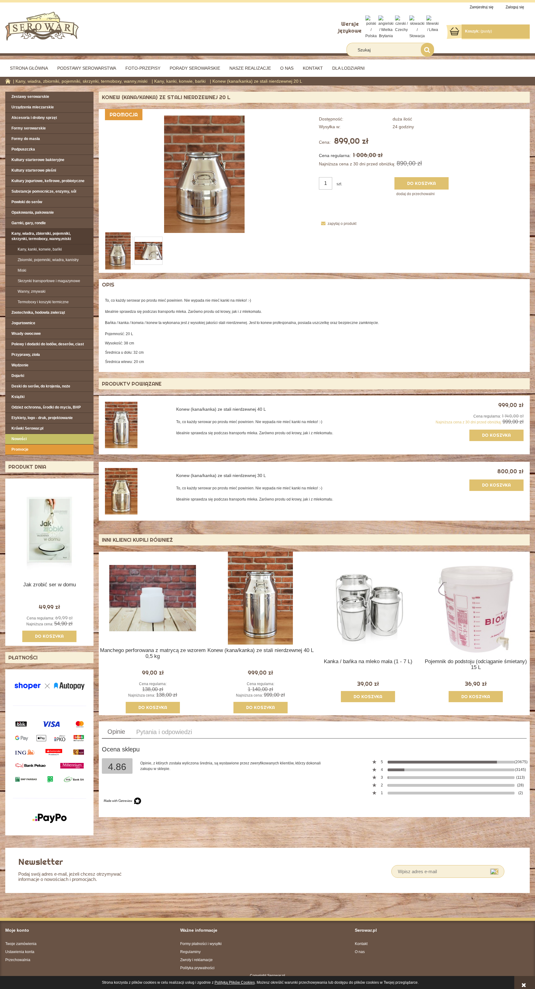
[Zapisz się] (494, 871)
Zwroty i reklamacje (196, 960)
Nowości (19, 439)
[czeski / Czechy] (401, 24)
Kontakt (361, 944)
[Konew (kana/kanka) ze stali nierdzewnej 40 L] (136, 425)
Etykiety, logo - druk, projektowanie (42, 418)
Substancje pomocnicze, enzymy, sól (43, 191)
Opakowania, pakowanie (32, 212)
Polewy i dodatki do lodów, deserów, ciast (47, 344)
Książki (17, 397)
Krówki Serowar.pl (27, 428)
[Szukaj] (427, 49)
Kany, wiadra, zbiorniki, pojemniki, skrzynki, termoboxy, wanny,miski (41, 236)
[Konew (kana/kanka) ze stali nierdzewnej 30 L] (136, 491)
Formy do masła (25, 139)
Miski (22, 270)
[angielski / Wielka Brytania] (386, 27)
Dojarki (17, 376)
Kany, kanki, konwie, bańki (40, 249)
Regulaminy (190, 952)
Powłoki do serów (26, 202)
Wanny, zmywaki (32, 291)
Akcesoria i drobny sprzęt (34, 118)
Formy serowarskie (28, 128)
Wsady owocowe (26, 333)
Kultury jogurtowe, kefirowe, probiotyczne (48, 181)
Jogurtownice (23, 323)
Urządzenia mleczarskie (32, 107)
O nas (360, 952)
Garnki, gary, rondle (28, 223)
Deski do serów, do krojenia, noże (40, 386)
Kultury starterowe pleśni (33, 170)
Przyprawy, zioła (25, 354)
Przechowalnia (17, 960)
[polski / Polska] (371, 27)
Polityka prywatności (197, 968)
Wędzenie (19, 365)
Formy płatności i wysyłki (201, 944)
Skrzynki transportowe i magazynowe (49, 281)
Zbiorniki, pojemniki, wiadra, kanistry (48, 260)
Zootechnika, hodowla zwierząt (38, 312)
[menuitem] (29, 68)
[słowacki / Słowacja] (417, 27)
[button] (337, 223)
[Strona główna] (42, 25)
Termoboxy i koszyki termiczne (43, 302)
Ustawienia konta (19, 952)
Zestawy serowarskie (30, 96)
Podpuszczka (23, 149)
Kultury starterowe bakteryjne (37, 160)
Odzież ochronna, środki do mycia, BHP (46, 407)
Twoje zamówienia (21, 944)
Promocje (19, 449)
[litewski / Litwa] (432, 24)
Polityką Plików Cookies (235, 982)
